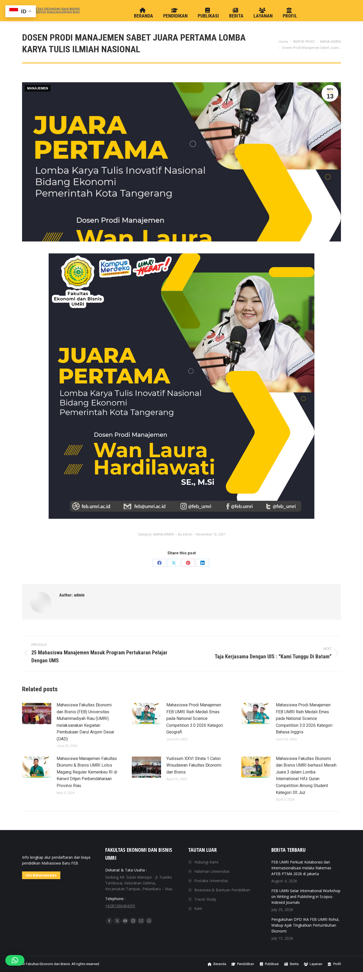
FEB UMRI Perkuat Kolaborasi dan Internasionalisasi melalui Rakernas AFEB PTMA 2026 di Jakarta (301, 867)
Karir (198, 908)
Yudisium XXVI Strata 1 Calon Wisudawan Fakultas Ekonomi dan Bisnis (193, 765)
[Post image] (36, 713)
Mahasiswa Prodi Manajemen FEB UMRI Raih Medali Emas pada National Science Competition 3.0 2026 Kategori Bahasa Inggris (304, 718)
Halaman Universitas (212, 871)
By (185, 534)
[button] (14, 960)
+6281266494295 (120, 905)
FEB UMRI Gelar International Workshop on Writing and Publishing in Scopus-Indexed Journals (305, 896)
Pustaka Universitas (211, 880)
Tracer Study (205, 899)
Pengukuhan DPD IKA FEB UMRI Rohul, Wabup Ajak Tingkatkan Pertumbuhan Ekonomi (305, 925)
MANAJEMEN (37, 88)
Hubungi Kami (206, 862)
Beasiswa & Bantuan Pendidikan (222, 889)
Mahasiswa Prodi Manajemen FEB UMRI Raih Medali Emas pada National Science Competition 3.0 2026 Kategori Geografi (194, 718)
